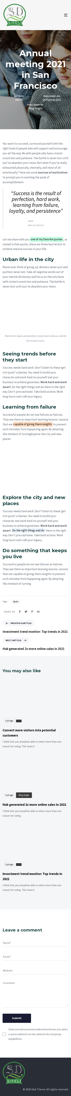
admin (19, 100)
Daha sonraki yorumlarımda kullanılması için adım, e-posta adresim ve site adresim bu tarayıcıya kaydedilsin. (38, 1034)
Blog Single (35, 108)
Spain (15, 601)
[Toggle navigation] (57, 15)
